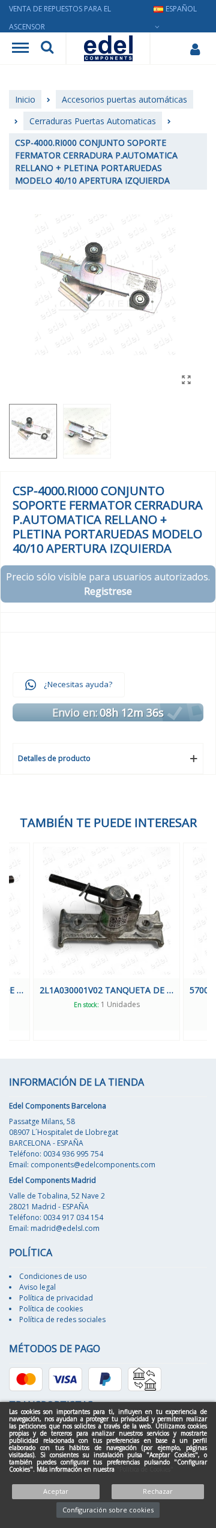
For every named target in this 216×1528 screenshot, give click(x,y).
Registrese (108, 591)
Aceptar (55, 1491)
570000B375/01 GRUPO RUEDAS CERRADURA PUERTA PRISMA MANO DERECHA (132, 990)
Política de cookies (51, 1309)
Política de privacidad (56, 1298)
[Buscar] (47, 48)
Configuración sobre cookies (108, 1509)
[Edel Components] (108, 48)
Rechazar (158, 1491)
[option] (131, 942)
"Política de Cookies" (144, 1469)
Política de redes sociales (62, 1319)
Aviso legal (37, 1287)
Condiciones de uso (53, 1276)
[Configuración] (194, 48)
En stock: (111, 1004)
